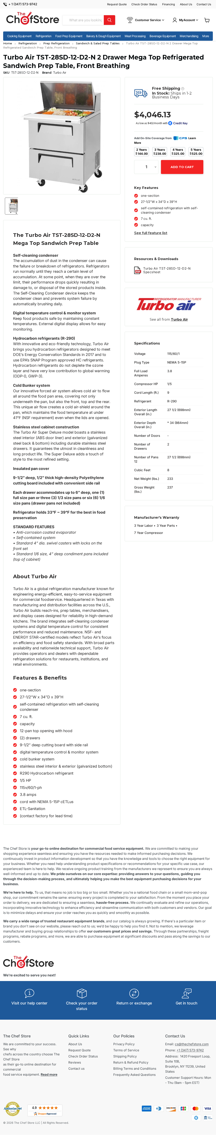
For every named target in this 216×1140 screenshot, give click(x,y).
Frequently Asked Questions (134, 1075)
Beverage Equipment (163, 36)
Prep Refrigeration (56, 43)
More (205, 36)
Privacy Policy (124, 1044)
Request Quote (117, 4)
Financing (168, 4)
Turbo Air (179, 320)
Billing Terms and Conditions (134, 1069)
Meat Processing (135, 36)
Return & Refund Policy (130, 1062)
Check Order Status (144, 4)
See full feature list (150, 233)
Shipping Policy (125, 1056)
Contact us (76, 1069)
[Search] (109, 20)
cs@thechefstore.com (192, 1044)
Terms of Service (126, 1050)
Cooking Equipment (19, 36)
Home (7, 43)
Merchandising (189, 36)
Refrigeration (43, 36)
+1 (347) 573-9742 (190, 1050)
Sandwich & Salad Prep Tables (98, 43)
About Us (186, 4)
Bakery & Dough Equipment (103, 36)
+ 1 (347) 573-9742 (22, 4)
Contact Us (204, 4)
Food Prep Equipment (68, 36)
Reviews (74, 1062)
